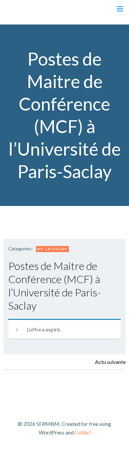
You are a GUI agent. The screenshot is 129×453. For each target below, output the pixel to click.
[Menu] (120, 9)
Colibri (83, 432)
